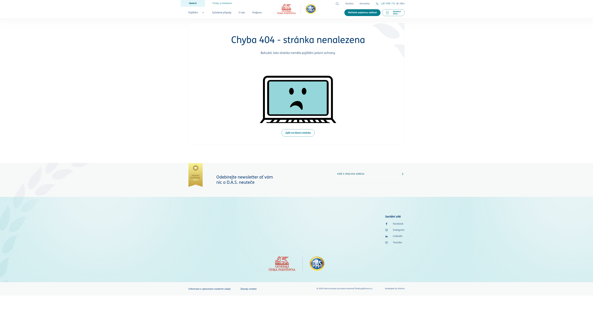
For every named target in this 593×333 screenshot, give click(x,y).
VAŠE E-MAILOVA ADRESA (350, 174)
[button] (196, 13)
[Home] (296, 9)
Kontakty (365, 3)
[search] (337, 4)
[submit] (403, 174)
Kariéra (349, 3)
